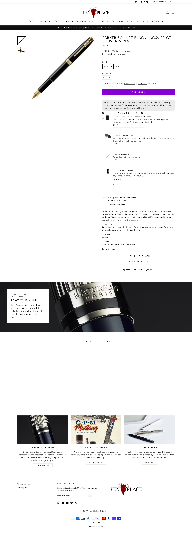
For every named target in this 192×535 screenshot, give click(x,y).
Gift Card (118, 21)
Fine (118, 66)
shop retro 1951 (96, 462)
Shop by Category (40, 21)
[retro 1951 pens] (96, 429)
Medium (108, 66)
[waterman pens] (42, 429)
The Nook (102, 21)
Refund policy (22, 488)
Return (142, 84)
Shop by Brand (64, 21)
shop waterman (42, 465)
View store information (117, 205)
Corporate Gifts (137, 21)
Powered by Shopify (96, 526)
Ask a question (138, 262)
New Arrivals (85, 21)
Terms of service (23, 484)
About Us (157, 21)
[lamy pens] (149, 429)
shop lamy (149, 462)
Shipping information (138, 256)
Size (104, 62)
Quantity (108, 73)
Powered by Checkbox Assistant (111, 86)
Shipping (105, 54)
